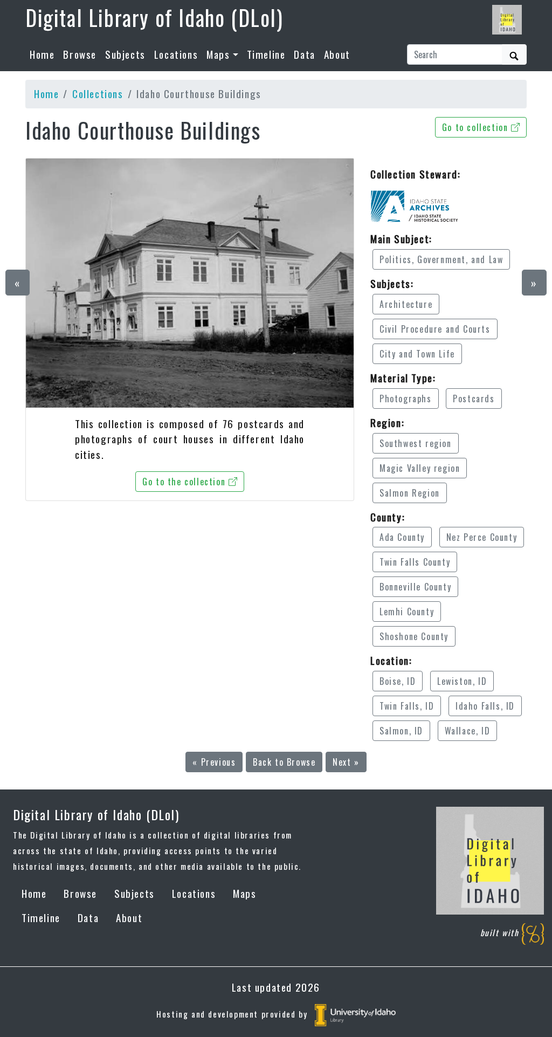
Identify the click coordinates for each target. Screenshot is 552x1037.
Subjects (125, 54)
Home (42, 54)
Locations (176, 54)
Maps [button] (218, 54)
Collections (97, 93)
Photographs (406, 398)
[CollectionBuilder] (533, 933)
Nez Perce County (482, 537)
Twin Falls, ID (407, 705)
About (337, 54)
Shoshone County (414, 636)
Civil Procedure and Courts (435, 328)
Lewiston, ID (462, 681)
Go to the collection (185, 481)
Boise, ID (398, 681)
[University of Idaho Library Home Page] (355, 1014)
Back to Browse (284, 762)
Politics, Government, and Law (441, 259)
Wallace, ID (468, 730)
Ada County (402, 537)
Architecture (406, 304)
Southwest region (416, 443)
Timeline (266, 54)
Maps (244, 893)
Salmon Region (410, 492)
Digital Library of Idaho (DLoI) (154, 17)
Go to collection (476, 127)
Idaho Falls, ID (485, 705)
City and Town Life (417, 353)
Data (304, 54)
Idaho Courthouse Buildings (143, 130)
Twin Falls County (415, 561)
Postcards (473, 398)
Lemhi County (407, 611)
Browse (79, 54)
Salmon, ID (401, 730)
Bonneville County (415, 586)
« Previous (214, 762)
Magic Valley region (420, 468)
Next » (346, 762)
